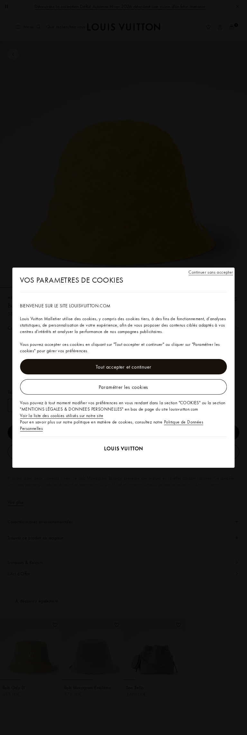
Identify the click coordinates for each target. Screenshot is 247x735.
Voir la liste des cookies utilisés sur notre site (61, 415)
